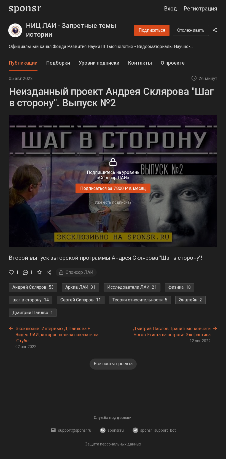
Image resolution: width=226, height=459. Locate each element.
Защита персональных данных (113, 444)
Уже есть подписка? (113, 202)
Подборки (58, 63)
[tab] (23, 63)
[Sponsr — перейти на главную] (25, 8)
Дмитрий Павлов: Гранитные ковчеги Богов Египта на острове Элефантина (172, 331)
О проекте (173, 63)
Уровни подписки (99, 63)
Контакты (140, 63)
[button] (113, 47)
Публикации (23, 63)
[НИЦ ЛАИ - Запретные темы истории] (15, 30)
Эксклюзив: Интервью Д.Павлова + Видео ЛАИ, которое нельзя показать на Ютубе (56, 334)
